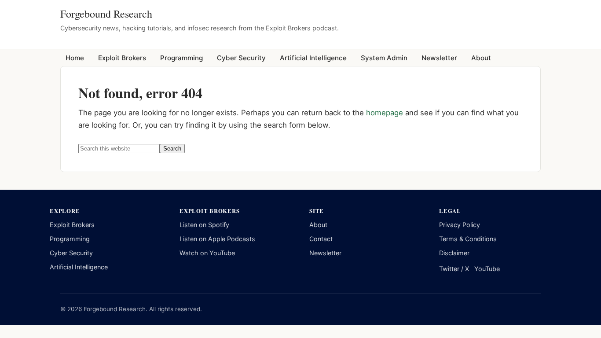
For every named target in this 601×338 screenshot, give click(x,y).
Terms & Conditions (468, 238)
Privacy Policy (459, 224)
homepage (384, 112)
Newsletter (325, 253)
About (318, 224)
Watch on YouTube (207, 253)
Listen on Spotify (204, 224)
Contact (321, 238)
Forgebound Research (106, 14)
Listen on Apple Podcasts (217, 238)
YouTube (487, 268)
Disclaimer (454, 253)
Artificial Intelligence (79, 267)
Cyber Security (71, 253)
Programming (70, 238)
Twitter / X (454, 268)
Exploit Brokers (72, 224)
